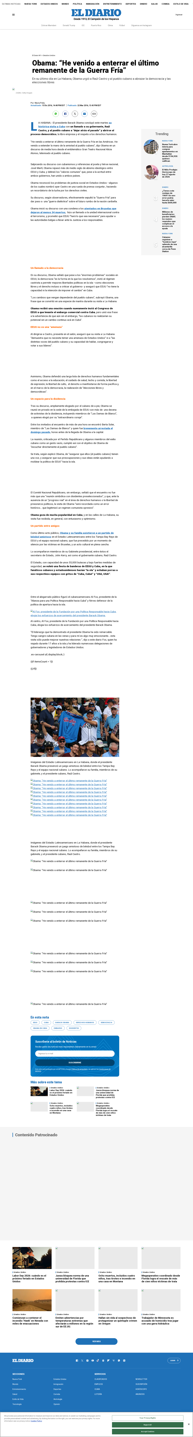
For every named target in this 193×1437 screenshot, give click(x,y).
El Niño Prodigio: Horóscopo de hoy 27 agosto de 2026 (170, 173)
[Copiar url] (94, 114)
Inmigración (92, 4)
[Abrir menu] (13, 15)
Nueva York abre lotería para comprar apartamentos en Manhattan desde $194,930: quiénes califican (170, 152)
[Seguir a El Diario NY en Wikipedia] (113, 1360)
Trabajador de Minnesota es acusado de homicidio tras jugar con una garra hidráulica (160, 1320)
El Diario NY (36, 55)
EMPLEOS (99, 1384)
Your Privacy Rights (148, 1418)
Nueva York (30, 4)
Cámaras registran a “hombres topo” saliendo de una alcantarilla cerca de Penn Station (169, 244)
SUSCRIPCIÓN (141, 1384)
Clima (110, 25)
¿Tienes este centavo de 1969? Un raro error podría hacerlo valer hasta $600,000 (169, 197)
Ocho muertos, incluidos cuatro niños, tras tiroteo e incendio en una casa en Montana (61, 1109)
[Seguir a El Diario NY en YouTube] (92, 1360)
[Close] (189, 1424)
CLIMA (97, 1389)
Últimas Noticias (11, 4)
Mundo (65, 4)
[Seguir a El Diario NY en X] (82, 1360)
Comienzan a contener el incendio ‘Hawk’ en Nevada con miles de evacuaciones (30, 1320)
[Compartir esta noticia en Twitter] (75, 114)
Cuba (46, 1022)
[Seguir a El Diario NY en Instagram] (87, 1360)
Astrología (167, 166)
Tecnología (17, 1404)
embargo (58, 1028)
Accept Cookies (147, 1432)
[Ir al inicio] (22, 1360)
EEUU (35, 1022)
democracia (106, 1022)
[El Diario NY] (96, 14)
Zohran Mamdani (48, 25)
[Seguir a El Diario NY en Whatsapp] (119, 1360)
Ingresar (179, 15)
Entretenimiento (112, 4)
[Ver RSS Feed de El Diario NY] (124, 1360)
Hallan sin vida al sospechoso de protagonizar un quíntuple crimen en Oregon (117, 1320)
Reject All (148, 1425)
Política (77, 4)
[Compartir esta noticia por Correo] (84, 114)
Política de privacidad (79, 1069)
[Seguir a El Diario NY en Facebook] (77, 1360)
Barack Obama (62, 1022)
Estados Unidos (49, 4)
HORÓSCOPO (141, 1389)
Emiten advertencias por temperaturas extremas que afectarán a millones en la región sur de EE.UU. (74, 1322)
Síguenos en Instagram (141, 25)
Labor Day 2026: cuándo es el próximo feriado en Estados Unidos (61, 1092)
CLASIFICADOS (101, 1379)
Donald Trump (69, 25)
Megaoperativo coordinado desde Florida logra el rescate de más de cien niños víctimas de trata (106, 1110)
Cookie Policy (36, 1421)
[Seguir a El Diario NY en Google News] (103, 1360)
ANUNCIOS (140, 1394)
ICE (83, 25)
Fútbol (122, 25)
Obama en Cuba (40, 1028)
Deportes (131, 4)
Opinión (57, 1404)
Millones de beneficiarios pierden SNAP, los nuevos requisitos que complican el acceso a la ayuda (169, 220)
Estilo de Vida (181, 4)
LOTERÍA (98, 1394)
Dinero (143, 4)
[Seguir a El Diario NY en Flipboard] (108, 1360)
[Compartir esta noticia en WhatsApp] (56, 114)
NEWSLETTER (141, 1379)
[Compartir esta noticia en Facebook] (65, 114)
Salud (154, 4)
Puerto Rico (96, 25)
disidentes (74, 1028)
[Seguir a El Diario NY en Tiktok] (98, 1360)
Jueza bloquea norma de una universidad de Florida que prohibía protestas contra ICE (107, 1094)
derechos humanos (85, 1022)
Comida (165, 4)
